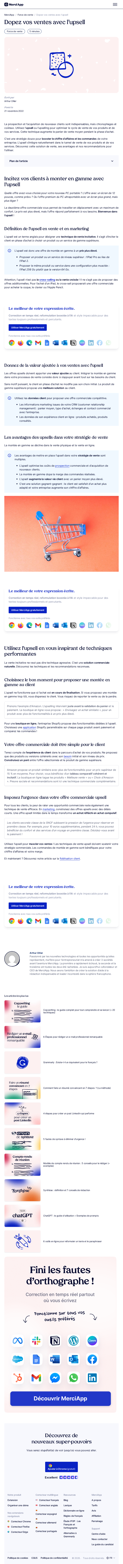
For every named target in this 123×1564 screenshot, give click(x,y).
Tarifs (95, 1505)
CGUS (34, 1558)
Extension (13, 1500)
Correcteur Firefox (20, 1526)
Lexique (68, 1505)
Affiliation (96, 1515)
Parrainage (97, 1521)
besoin (68, 756)
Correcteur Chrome (21, 1521)
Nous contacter (99, 1539)
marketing (49, 809)
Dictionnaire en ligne (74, 1510)
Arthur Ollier (36, 953)
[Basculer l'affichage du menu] (115, 4)
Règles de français (73, 1515)
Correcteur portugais (46, 1531)
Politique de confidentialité (54, 1558)
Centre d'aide (98, 1533)
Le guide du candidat (103, 1544)
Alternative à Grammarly (70, 1535)
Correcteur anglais (48, 1505)
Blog (66, 1500)
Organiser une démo (18, 1505)
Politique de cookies (18, 1558)
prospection (62, 465)
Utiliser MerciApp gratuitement (27, 327)
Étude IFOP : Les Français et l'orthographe (72, 1524)
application (29, 727)
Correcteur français (49, 1500)
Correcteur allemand (46, 1522)
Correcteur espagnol (46, 1514)
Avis (94, 1510)
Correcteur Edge (19, 1532)
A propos (96, 1500)
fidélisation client (70, 858)
